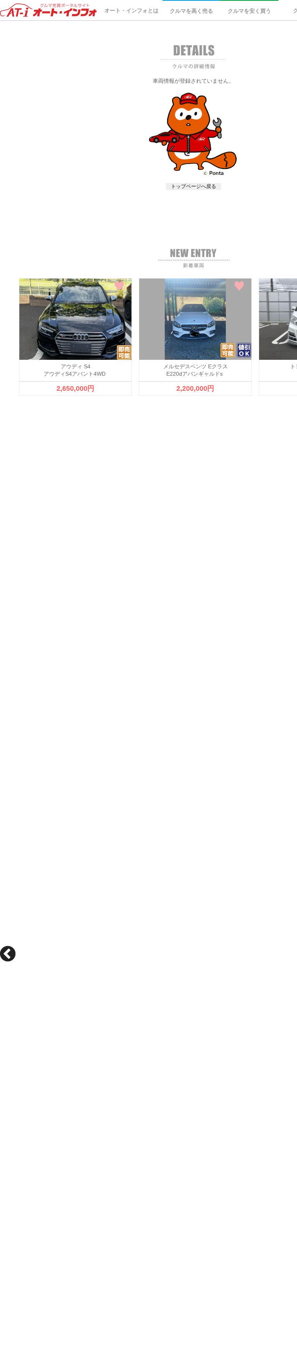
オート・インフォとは (131, 10)
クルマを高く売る (191, 11)
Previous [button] (7, 953)
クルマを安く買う (249, 11)
